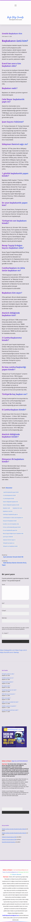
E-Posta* (4, 610)
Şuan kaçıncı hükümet (8, 536)
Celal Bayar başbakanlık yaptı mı (10, 514)
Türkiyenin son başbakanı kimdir (10, 546)
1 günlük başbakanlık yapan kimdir (11, 492)
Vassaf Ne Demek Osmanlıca (8, 842)
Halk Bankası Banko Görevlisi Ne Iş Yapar (14, 564)
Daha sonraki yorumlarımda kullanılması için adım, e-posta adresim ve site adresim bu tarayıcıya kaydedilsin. (15, 628)
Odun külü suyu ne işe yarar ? (8, 694)
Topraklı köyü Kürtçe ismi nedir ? (9, 690)
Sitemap (16, 652)
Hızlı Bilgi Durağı (15, 17)
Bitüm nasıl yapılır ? (6, 698)
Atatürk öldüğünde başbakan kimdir (11, 505)
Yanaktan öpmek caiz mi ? (8, 678)
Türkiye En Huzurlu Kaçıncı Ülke (9, 837)
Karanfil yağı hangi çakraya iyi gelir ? (10, 710)
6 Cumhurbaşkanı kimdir (8, 498)
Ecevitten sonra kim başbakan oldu (11, 524)
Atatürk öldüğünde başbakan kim (10, 501)
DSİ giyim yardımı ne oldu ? (8, 674)
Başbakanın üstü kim (7, 511)
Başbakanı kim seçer (17, 508)
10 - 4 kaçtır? (5, 633)
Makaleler (9, 488)
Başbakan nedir (6, 508)
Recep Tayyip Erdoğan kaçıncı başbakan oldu (13, 533)
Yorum (3, 584)
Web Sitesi (4, 618)
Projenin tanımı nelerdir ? (7, 682)
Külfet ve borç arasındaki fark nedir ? (10, 702)
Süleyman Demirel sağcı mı (9, 540)
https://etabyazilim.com (7, 650)
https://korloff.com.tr (6, 652)
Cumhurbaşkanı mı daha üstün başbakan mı (13, 517)
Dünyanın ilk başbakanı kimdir (10, 521)
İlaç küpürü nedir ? (6, 686)
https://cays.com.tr (21, 650)
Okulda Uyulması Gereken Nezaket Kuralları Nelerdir (14, 829)
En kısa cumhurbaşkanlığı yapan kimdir (12, 527)
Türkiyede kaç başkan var (8, 543)
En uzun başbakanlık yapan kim (10, 530)
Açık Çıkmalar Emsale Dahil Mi (13, 557)
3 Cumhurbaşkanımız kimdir (9, 495)
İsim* (3, 603)
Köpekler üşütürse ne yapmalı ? (9, 706)
